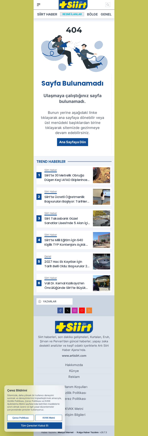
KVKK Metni (74, 409)
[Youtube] (82, 310)
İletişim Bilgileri (74, 415)
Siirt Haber (47, 14)
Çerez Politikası (74, 399)
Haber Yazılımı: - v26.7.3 (74, 432)
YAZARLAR (49, 301)
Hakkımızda (74, 365)
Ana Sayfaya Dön (72, 142)
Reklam (74, 377)
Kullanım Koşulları (74, 387)
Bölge (92, 14)
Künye (74, 371)
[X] (67, 310)
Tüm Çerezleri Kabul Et (34, 425)
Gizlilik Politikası (74, 393)
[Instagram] (75, 310)
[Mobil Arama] (107, 4)
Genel (106, 14)
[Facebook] (60, 310)
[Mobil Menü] (38, 5)
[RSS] (89, 310)
